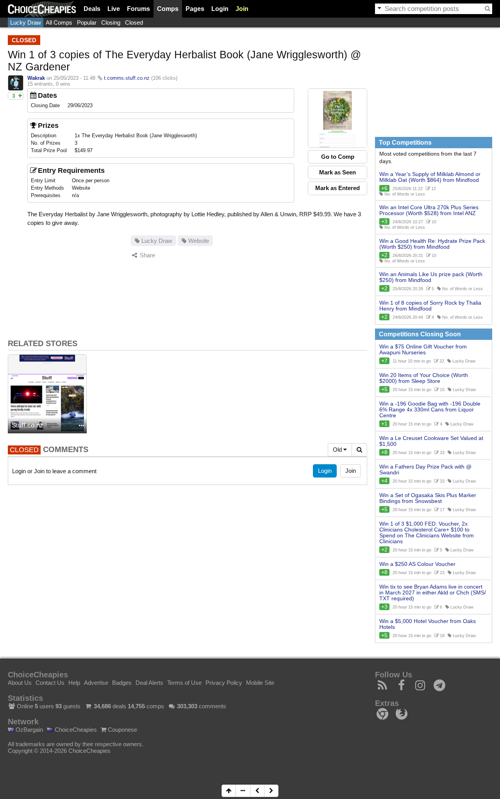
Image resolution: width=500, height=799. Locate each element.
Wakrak (36, 78)
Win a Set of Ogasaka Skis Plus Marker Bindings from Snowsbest (427, 498)
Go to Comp (337, 156)
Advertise (96, 682)
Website (198, 240)
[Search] (487, 9)
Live (113, 8)
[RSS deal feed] (382, 687)
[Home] (42, 9)
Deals (92, 8)
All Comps (59, 22)
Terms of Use (184, 682)
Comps (168, 8)
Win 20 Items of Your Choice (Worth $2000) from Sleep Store (423, 378)
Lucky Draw (25, 22)
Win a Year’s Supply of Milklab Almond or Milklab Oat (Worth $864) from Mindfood (429, 177)
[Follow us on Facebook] (401, 687)
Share (146, 255)
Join (242, 8)
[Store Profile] (81, 426)
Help (74, 682)
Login (220, 8)
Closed (134, 22)
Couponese (121, 729)
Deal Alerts (149, 682)
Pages (195, 8)
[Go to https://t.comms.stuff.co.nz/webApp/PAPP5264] (337, 118)
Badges (122, 682)
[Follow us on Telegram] (439, 687)
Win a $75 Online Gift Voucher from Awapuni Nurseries (423, 350)
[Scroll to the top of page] (228, 791)
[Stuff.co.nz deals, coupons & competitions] (47, 393)
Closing (110, 22)
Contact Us (50, 682)
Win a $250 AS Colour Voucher (417, 564)
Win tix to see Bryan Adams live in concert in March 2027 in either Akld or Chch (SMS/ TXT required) (432, 592)
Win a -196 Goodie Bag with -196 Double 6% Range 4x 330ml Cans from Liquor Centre (429, 409)
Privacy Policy (223, 682)
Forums (138, 8)
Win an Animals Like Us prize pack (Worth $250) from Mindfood (430, 277)
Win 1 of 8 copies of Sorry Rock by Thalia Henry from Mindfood (430, 306)
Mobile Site (260, 682)
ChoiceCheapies (75, 729)
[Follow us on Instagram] (420, 687)
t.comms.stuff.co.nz (127, 78)
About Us (20, 682)
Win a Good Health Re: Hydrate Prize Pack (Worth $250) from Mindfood (432, 244)
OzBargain (28, 729)
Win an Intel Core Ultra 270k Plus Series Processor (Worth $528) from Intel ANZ (429, 210)
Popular (86, 22)
